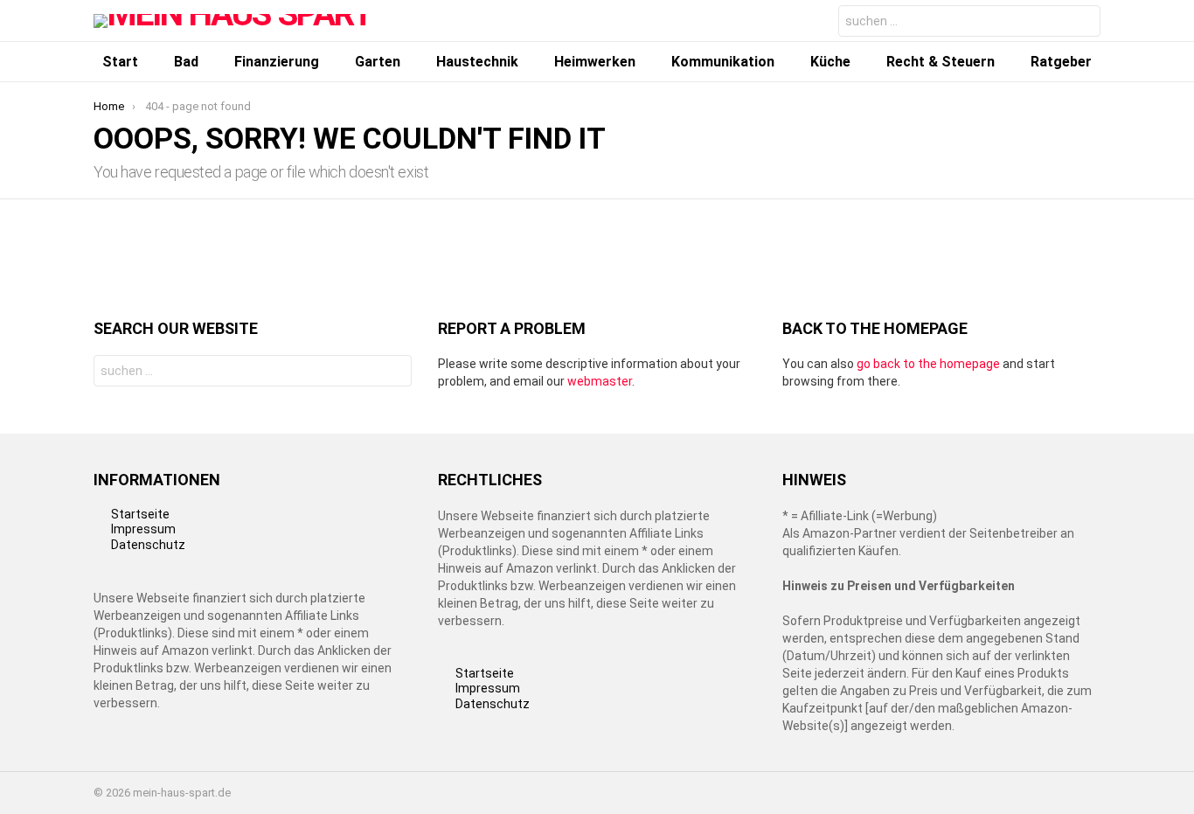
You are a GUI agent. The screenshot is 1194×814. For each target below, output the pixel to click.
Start (120, 61)
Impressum (143, 529)
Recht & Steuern (940, 61)
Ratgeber (1061, 61)
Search (1083, 23)
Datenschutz (148, 545)
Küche (830, 61)
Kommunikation (722, 61)
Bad (186, 61)
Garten (377, 61)
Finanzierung (276, 61)
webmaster (599, 381)
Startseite (140, 514)
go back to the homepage (928, 364)
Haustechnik (477, 61)
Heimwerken (594, 61)
